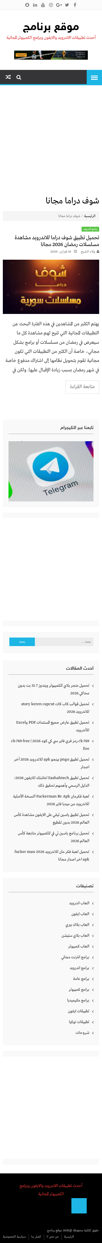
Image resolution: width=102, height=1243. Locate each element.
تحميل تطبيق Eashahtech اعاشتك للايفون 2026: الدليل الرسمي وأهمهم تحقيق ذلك (51, 781)
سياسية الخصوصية (14, 1237)
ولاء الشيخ (88, 251)
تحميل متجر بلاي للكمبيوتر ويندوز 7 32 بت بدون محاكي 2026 (53, 689)
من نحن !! (52, 1237)
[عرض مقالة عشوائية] (8, 77)
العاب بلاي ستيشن (75, 935)
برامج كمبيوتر (79, 989)
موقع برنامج (51, 27)
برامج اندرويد (90, 229)
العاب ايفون (80, 914)
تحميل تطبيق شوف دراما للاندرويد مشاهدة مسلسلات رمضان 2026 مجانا (57, 241)
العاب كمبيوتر (78, 946)
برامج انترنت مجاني (75, 957)
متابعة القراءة (82, 387)
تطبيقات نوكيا (79, 1022)
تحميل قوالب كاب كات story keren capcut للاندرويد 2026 (55, 707)
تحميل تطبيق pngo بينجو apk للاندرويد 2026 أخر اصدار (51, 763)
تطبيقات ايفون (78, 1011)
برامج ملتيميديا (78, 1000)
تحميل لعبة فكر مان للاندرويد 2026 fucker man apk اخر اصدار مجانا (51, 855)
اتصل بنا (36, 1237)
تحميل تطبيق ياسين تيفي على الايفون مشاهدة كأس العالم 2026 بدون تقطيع (51, 818)
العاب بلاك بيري (77, 924)
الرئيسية (89, 216)
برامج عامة (81, 978)
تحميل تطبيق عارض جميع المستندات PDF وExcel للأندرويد (52, 726)
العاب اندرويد (79, 903)
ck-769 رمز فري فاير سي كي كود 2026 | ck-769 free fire (50, 744)
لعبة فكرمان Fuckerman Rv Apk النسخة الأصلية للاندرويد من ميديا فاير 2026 (51, 800)
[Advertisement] (51, 142)
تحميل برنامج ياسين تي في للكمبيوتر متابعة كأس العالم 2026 (53, 837)
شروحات (82, 1032)
